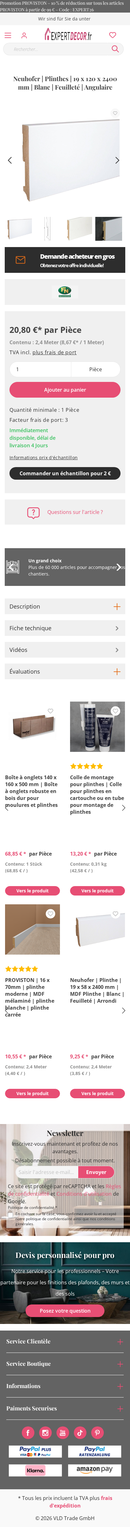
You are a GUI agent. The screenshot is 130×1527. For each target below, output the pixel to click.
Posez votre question (65, 1310)
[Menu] (8, 34)
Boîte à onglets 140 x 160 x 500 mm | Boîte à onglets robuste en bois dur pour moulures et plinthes (31, 791)
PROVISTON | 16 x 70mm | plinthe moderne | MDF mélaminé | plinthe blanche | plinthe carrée (29, 997)
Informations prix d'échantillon (43, 457)
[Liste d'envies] (110, 34)
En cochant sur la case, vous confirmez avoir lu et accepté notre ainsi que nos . (65, 1219)
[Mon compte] (26, 34)
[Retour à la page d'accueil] (70, 34)
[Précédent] (9, 159)
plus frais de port (54, 352)
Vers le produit (32, 891)
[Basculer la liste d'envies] (115, 113)
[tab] (65, 606)
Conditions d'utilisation (84, 1193)
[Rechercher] (115, 49)
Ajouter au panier (65, 389)
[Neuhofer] (65, 292)
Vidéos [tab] (18, 649)
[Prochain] (117, 159)
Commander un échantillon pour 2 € (65, 473)
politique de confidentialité (49, 1218)
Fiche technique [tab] (30, 628)
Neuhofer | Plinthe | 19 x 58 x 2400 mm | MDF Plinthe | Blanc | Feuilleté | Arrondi (97, 990)
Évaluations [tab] (24, 671)
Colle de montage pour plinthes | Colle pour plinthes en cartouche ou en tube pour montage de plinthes (97, 794)
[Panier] (126, 28)
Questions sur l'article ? (75, 512)
